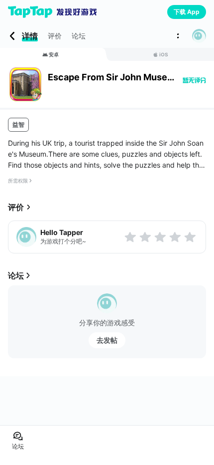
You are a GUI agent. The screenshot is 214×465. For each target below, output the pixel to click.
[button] (199, 36)
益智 (18, 124)
